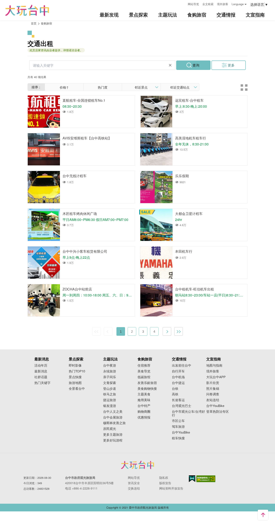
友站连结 (212, 400)
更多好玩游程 (112, 440)
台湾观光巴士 (181, 406)
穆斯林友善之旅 (114, 423)
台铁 (175, 388)
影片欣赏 (212, 383)
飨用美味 (144, 400)
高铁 (175, 394)
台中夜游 (109, 365)
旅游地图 (75, 383)
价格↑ (64, 87)
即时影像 (75, 365)
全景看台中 (77, 388)
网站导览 (193, 4)
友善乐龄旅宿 (147, 383)
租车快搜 (178, 438)
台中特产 (144, 406)
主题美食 (144, 394)
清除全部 (170, 65)
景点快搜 (75, 377)
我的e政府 (192, 478)
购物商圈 (144, 411)
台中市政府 (137, 465)
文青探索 (109, 383)
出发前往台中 (181, 365)
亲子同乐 (109, 377)
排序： (36, 87)
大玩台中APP (216, 377)
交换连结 (134, 488)
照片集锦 (212, 388)
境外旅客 (222, 4)
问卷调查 (212, 394)
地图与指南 (214, 365)
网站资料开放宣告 (171, 488)
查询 (195, 65)
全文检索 (208, 4)
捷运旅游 (109, 400)
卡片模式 (244, 87)
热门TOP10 (77, 371)
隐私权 (163, 477)
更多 (231, 65)
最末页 (178, 331)
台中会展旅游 (112, 417)
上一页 (108, 331)
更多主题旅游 (112, 434)
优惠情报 (144, 417)
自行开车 (178, 371)
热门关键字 (42, 383)
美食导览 (144, 371)
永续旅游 (109, 371)
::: (183, 4)
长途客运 (178, 400)
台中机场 (178, 377)
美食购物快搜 (147, 388)
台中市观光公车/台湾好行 (188, 413)
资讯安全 (134, 483)
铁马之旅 (109, 394)
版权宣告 (165, 483)
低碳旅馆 (144, 377)
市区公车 (178, 421)
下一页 (167, 331)
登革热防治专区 (217, 411)
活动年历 (40, 365)
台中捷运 (178, 383)
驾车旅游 (178, 426)
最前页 (96, 331)
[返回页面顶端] (263, 515)
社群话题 (40, 377)
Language (238, 4)
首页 (34, 23)
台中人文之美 (112, 411)
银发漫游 (109, 406)
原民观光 (109, 429)
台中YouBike (181, 432)
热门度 (102, 87)
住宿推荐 (144, 365)
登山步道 (109, 388)
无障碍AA (205, 478)
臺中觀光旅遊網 (27, 10)
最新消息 (40, 371)
